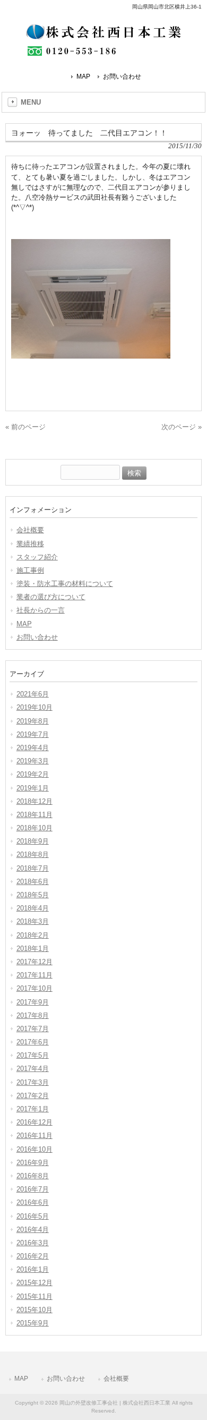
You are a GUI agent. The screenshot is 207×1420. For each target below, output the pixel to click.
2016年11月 (34, 1136)
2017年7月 (32, 1029)
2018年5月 (32, 895)
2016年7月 (32, 1189)
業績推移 (30, 544)
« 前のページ (25, 427)
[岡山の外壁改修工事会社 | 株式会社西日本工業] (103, 52)
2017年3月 (32, 1082)
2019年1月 (32, 788)
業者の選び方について (50, 597)
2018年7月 (32, 868)
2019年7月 (32, 734)
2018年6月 (32, 882)
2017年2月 (32, 1096)
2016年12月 (34, 1122)
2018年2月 (32, 935)
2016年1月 (32, 1269)
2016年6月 (32, 1202)
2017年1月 (32, 1109)
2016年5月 (32, 1216)
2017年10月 (34, 988)
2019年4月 (32, 748)
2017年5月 (32, 1055)
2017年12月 (34, 962)
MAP (83, 76)
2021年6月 (32, 694)
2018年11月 (34, 815)
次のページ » (181, 427)
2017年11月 (34, 975)
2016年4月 (32, 1230)
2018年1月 (32, 949)
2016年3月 (32, 1243)
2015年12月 (34, 1283)
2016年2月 (32, 1256)
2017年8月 (32, 1015)
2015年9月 (32, 1323)
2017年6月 (32, 1042)
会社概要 (30, 530)
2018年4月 (32, 908)
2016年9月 (32, 1163)
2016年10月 (34, 1149)
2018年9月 (32, 841)
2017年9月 (32, 1002)
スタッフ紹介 (37, 557)
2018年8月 (32, 854)
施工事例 (30, 570)
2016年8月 (32, 1176)
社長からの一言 (40, 610)
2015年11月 (34, 1296)
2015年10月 (34, 1310)
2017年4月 (32, 1069)
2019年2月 (32, 774)
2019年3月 (32, 761)
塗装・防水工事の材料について (64, 584)
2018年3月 (32, 921)
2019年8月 (32, 721)
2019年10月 (34, 707)
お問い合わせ (122, 76)
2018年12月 (34, 801)
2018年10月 (34, 828)
